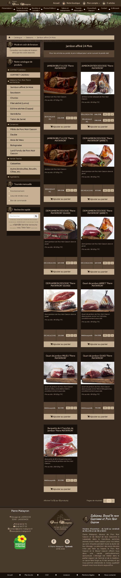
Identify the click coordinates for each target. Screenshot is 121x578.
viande (17, 224)
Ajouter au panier (62, 126)
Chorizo (14, 98)
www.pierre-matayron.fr (21, 531)
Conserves (14, 124)
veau (19, 228)
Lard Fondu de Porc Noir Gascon (22, 152)
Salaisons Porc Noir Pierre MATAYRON (20, 81)
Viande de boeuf (30, 222)
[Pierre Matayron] (19, 3)
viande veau (13, 219)
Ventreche (33, 225)
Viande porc (20, 219)
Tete (23, 227)
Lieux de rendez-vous (19, 196)
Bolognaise (16, 145)
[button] (7, 8)
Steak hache (34, 228)
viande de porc (21, 222)
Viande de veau (12, 222)
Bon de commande (18, 200)
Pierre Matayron (57, 546)
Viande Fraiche (16, 159)
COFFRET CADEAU (18, 70)
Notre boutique (73, 3)
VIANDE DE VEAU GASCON (30, 219)
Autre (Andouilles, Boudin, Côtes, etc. (23, 170)
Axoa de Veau (17, 140)
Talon (28, 228)
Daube (13, 134)
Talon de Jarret (18, 119)
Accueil (56, 3)
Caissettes (15, 163)
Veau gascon (13, 228)
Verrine (25, 225)
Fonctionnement (17, 191)
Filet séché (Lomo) (19, 103)
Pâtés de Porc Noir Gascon (23, 129)
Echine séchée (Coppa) (21, 108)
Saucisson (15, 92)
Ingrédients (14, 177)
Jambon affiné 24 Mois (21, 87)
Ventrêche (15, 114)
